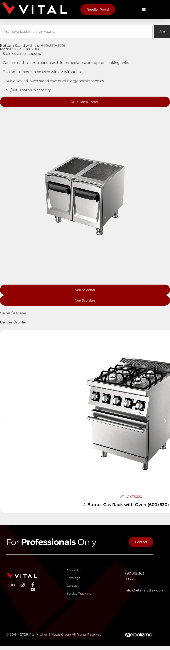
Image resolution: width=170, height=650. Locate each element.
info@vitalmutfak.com (144, 590)
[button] (85, 300)
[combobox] (76, 31)
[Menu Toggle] (144, 9)
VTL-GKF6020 (131, 497)
